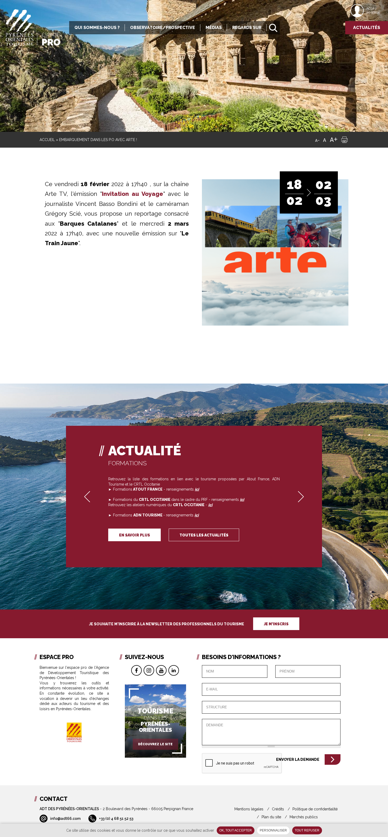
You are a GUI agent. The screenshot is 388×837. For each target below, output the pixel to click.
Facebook (136, 670)
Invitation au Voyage (132, 193)
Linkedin (173, 670)
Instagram (149, 670)
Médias (214, 27)
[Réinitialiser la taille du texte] (325, 139)
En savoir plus (134, 535)
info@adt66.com (65, 818)
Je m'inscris (276, 624)
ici (210, 505)
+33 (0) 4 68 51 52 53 (116, 818)
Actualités (366, 27)
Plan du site (271, 817)
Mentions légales (248, 809)
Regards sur (246, 27)
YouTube (161, 670)
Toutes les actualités (203, 535)
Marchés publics (304, 817)
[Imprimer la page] (344, 139)
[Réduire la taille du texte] (317, 139)
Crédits (278, 809)
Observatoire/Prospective (162, 27)
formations (127, 463)
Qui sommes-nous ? (97, 27)
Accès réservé (373, 10)
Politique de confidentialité (315, 809)
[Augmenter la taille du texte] (333, 139)
